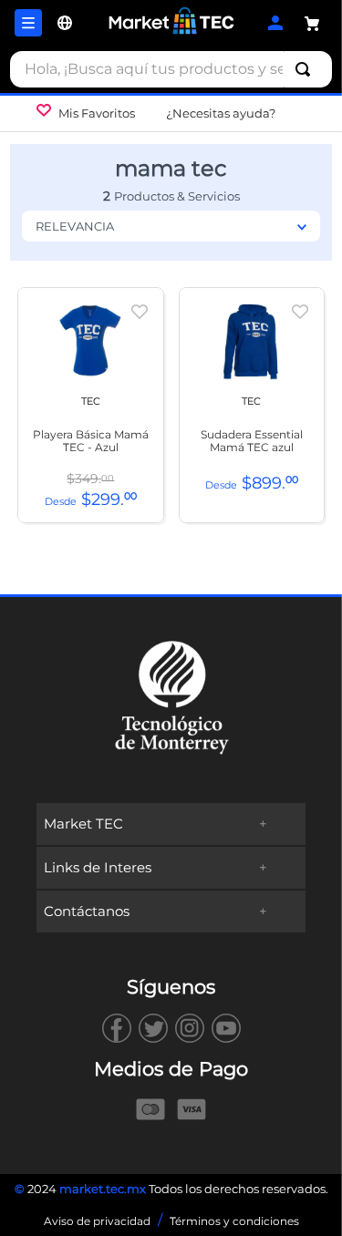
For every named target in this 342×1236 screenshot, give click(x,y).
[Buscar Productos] (306, 69)
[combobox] (171, 69)
